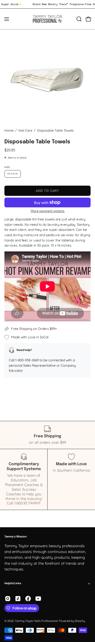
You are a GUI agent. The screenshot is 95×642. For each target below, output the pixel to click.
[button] (79, 19)
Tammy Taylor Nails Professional (36, 621)
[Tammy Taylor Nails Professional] (47, 19)
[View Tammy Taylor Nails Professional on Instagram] (7, 598)
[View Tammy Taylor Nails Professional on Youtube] (38, 598)
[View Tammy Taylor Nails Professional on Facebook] (28, 598)
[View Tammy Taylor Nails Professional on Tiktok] (18, 598)
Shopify (80, 621)
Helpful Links (12, 583)
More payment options (48, 211)
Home (8, 130)
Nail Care (25, 130)
